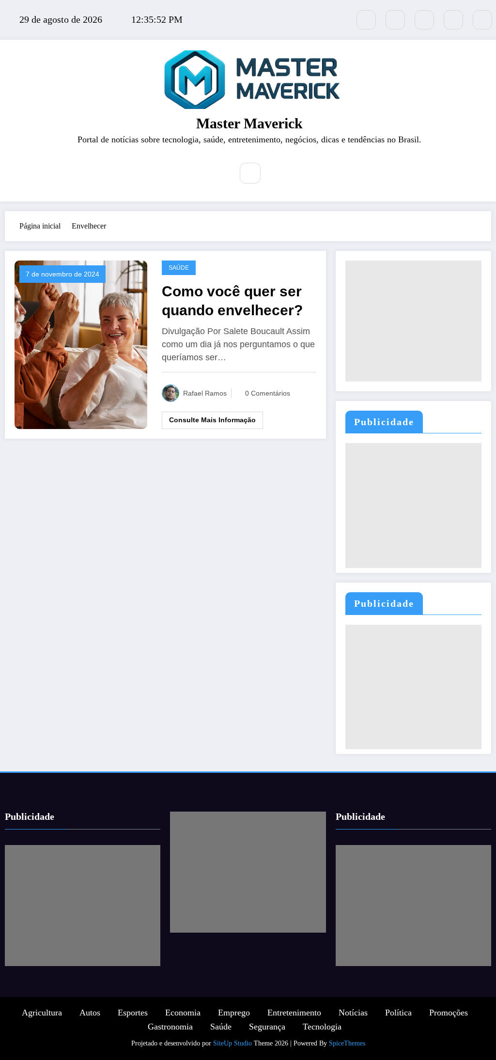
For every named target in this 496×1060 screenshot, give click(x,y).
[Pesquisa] (250, 173)
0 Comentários (267, 393)
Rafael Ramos (205, 393)
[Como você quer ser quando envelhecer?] (81, 344)
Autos (89, 1012)
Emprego (234, 1012)
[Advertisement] (413, 321)
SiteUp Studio (232, 1043)
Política (398, 1012)
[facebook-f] (395, 20)
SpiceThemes (347, 1043)
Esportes (133, 1012)
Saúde (179, 267)
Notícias (353, 1012)
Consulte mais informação (212, 420)
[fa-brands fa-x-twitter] (366, 20)
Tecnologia (322, 1026)
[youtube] (482, 20)
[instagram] (453, 20)
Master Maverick (249, 123)
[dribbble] (424, 20)
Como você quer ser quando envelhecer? (232, 300)
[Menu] (217, 174)
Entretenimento (294, 1012)
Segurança (267, 1026)
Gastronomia (170, 1026)
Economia (183, 1012)
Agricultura (42, 1012)
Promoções (448, 1012)
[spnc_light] (279, 174)
